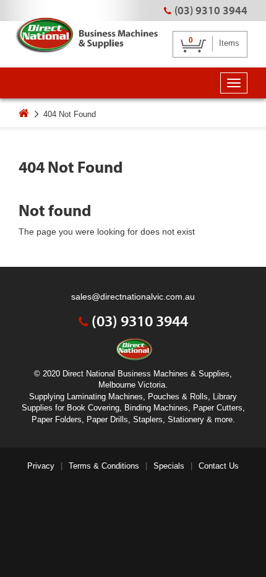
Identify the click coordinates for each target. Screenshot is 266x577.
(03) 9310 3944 (210, 10)
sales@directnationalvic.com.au (133, 297)
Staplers (148, 419)
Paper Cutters (217, 407)
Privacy (40, 466)
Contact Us (219, 466)
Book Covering (93, 407)
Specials (168, 466)
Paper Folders (57, 419)
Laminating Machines (105, 396)
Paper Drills (107, 419)
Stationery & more (200, 419)
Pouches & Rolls (178, 396)
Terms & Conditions (104, 466)
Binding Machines (156, 407)
